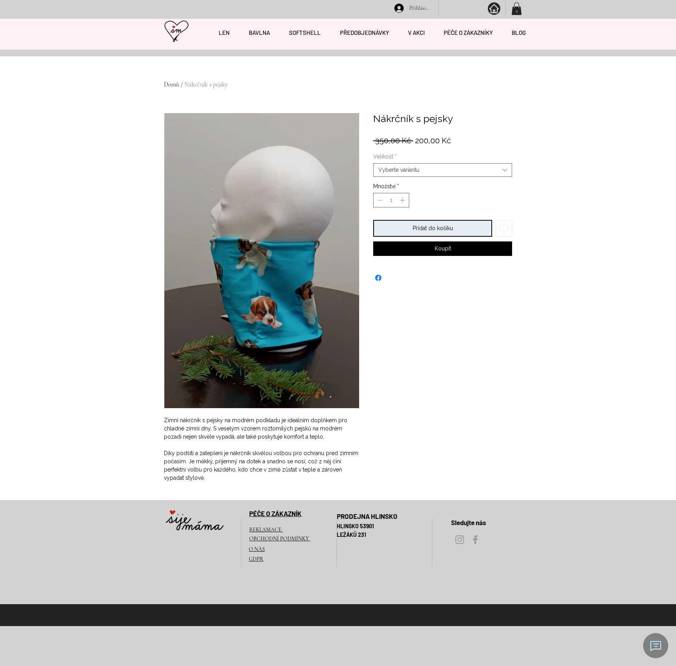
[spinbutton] (391, 200)
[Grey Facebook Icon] (475, 539)
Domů (171, 84)
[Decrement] (379, 200)
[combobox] (442, 170)
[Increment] (403, 200)
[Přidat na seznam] (503, 228)
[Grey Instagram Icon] (460, 539)
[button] (516, 8)
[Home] (494, 8)
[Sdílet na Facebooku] (378, 278)
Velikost (385, 156)
